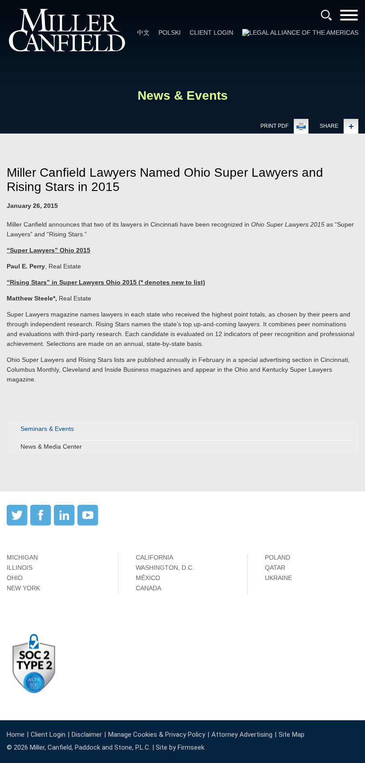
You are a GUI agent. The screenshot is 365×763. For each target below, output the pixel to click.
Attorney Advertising (241, 735)
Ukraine (278, 577)
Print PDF (274, 126)
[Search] (326, 15)
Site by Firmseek (180, 747)
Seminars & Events (47, 428)
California (154, 557)
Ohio (15, 577)
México (148, 577)
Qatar (275, 567)
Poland (277, 557)
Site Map (291, 735)
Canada (148, 588)
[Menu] (349, 18)
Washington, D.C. (165, 567)
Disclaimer (87, 735)
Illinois (19, 567)
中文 (143, 32)
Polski (169, 32)
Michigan (22, 557)
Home (15, 735)
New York (23, 588)
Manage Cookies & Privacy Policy (156, 735)
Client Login (211, 32)
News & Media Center (51, 446)
